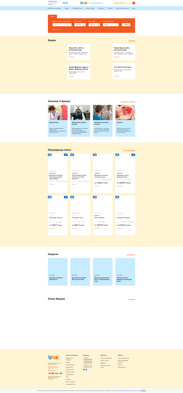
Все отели (131, 299)
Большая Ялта (69, 367)
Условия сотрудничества (123, 358)
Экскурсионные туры (77, 8)
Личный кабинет (121, 367)
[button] (60, 29)
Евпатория (68, 379)
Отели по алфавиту (70, 381)
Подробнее (52, 184)
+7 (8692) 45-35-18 (87, 359)
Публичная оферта (52, 370)
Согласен (143, 390)
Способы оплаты (104, 360)
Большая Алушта (70, 369)
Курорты (67, 8)
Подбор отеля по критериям (54, 8)
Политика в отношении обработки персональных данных (53, 367)
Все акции (131, 41)
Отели (52, 16)
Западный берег (70, 374)
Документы (103, 363)
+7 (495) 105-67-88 (87, 363)
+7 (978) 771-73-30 (87, 367)
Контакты (120, 364)
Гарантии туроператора (106, 358)
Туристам (110, 8)
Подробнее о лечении (128, 101)
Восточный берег (70, 372)
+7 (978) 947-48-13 (52, 1)
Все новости (131, 254)
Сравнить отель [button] (53, 170)
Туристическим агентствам (122, 8)
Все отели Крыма (129, 150)
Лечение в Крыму (90, 8)
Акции (133, 8)
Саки (67, 376)
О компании (101, 8)
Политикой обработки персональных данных (129, 390)
